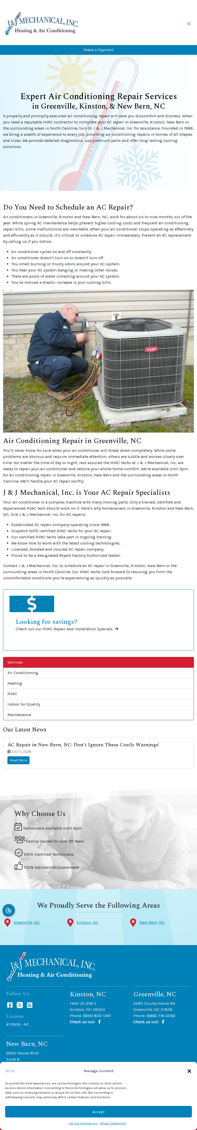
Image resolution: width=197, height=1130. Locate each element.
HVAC (12, 693)
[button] (189, 1070)
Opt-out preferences (82, 1123)
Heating (14, 683)
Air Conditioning (22, 672)
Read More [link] (18, 760)
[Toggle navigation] (189, 23)
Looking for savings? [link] (46, 622)
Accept (98, 1112)
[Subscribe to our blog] (29, 1004)
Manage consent (9, 910)
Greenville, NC (27, 922)
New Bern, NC (152, 922)
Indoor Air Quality (23, 704)
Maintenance (19, 714)
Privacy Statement (113, 1123)
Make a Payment (99, 49)
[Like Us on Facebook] (10, 1004)
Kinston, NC (87, 922)
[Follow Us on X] (20, 1004)
